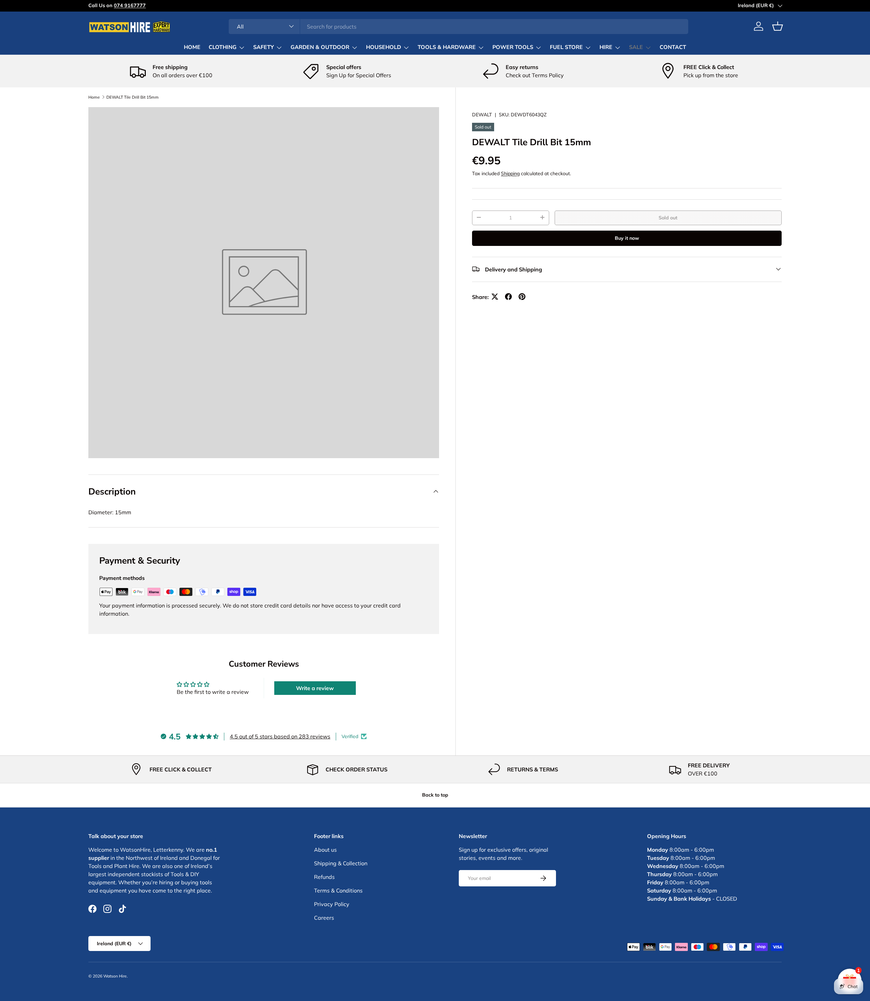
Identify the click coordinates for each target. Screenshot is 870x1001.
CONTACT (673, 47)
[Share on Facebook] (508, 296)
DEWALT (482, 115)
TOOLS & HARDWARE (447, 47)
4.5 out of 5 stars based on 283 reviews (280, 736)
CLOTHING (223, 47)
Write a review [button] (315, 688)
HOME (192, 47)
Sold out (668, 217)
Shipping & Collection (340, 863)
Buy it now (627, 238)
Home (94, 97)
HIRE (605, 47)
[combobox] (459, 26)
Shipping (510, 173)
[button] (777, 26)
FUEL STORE (566, 47)
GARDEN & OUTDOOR (320, 47)
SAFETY (263, 47)
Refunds (324, 876)
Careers (324, 917)
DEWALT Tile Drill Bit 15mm (132, 97)
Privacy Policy (331, 904)
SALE (636, 47)
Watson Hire (115, 976)
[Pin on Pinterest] (522, 296)
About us (325, 849)
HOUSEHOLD (383, 47)
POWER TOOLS (512, 47)
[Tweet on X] (495, 296)
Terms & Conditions (338, 890)
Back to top (435, 795)
